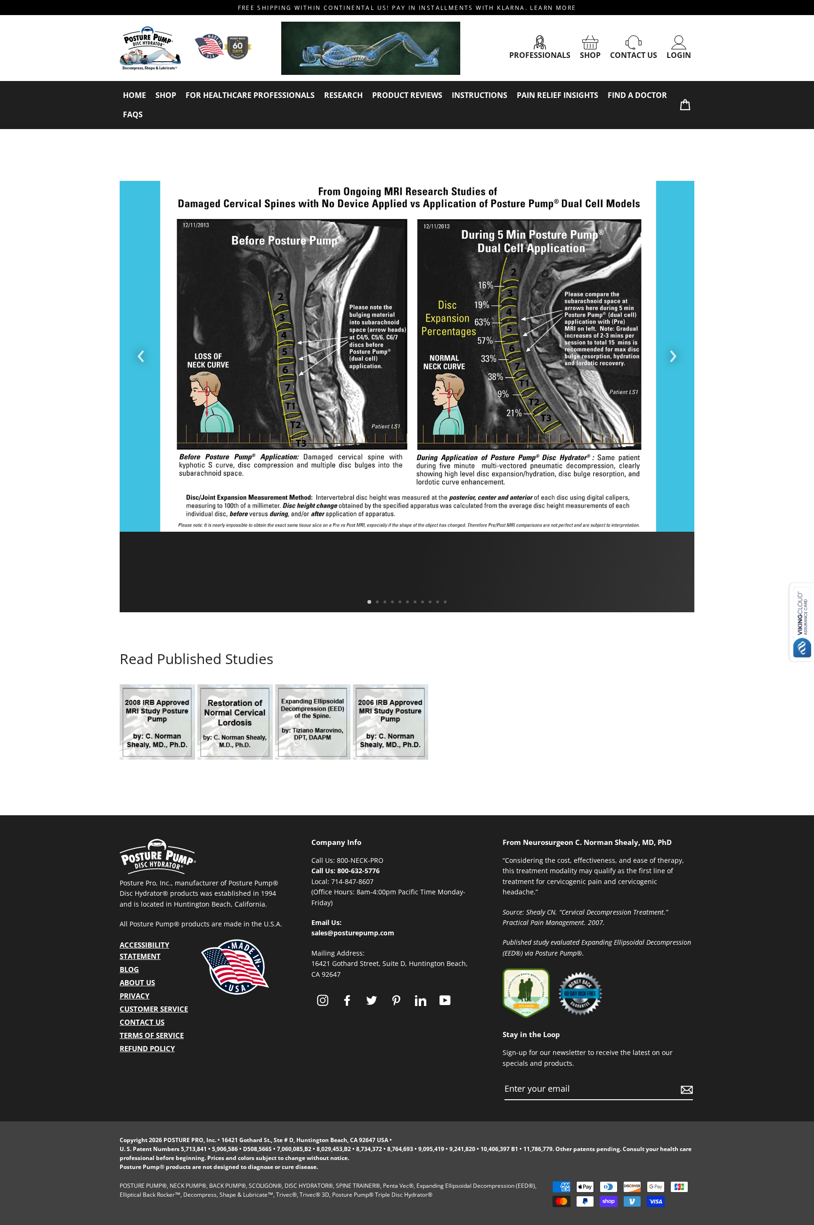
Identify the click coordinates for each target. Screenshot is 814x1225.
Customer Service (154, 1009)
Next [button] (673, 353)
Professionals (539, 55)
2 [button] (378, 602)
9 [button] (431, 602)
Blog (129, 969)
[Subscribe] (685, 1089)
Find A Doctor (637, 95)
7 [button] (416, 602)
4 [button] (393, 602)
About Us (137, 982)
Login (679, 55)
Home (134, 95)
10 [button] (438, 602)
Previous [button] (140, 353)
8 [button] (423, 602)
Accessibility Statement (144, 950)
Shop (590, 55)
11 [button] (446, 602)
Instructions (479, 95)
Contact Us (633, 55)
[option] (407, 356)
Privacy (134, 995)
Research (343, 95)
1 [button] (369, 602)
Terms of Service (152, 1035)
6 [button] (408, 602)
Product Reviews (407, 95)
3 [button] (385, 602)
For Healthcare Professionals (250, 95)
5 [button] (401, 602)
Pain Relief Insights (557, 95)
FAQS (133, 114)
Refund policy (147, 1048)
